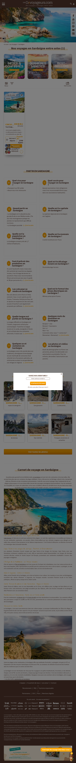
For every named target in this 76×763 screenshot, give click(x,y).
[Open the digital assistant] (71, 758)
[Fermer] (38, 374)
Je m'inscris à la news (38, 383)
